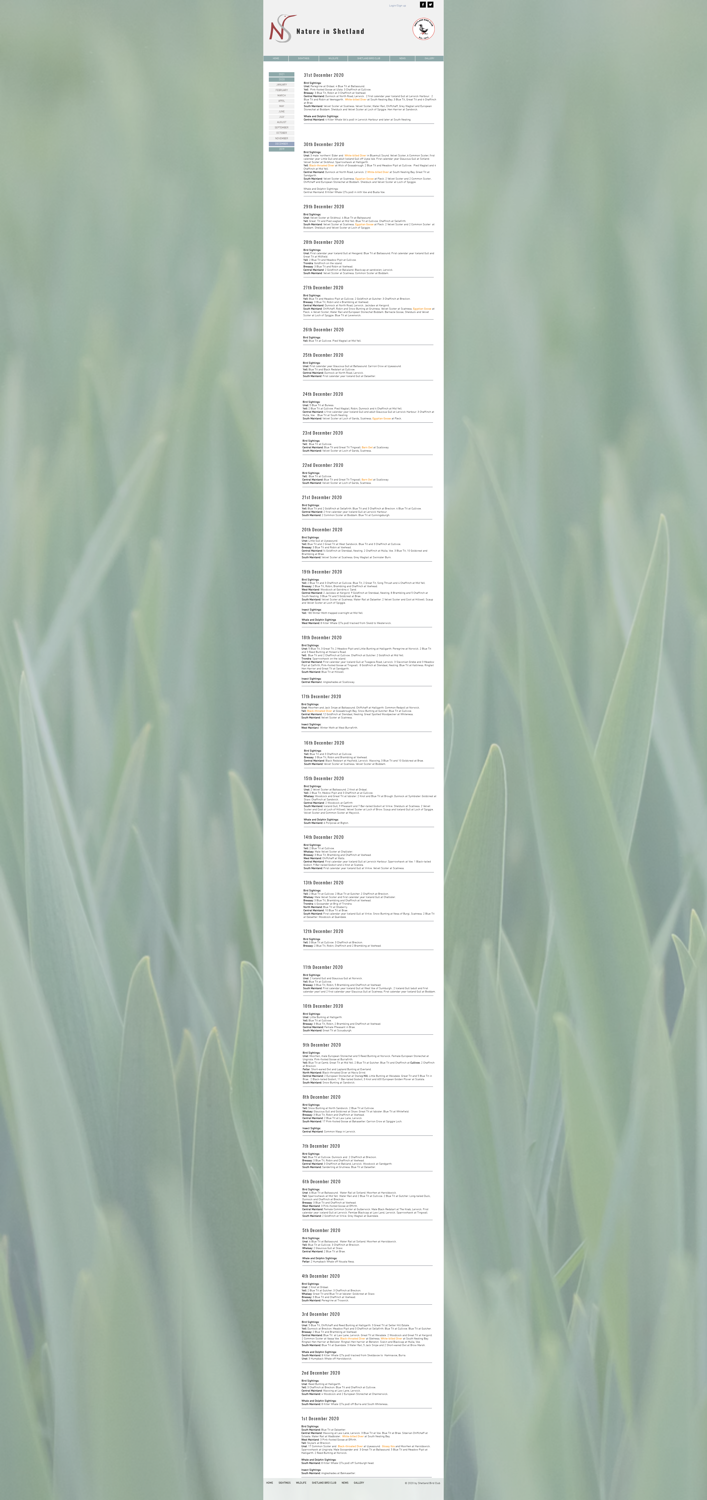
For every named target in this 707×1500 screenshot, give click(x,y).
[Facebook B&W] (423, 5)
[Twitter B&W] (430, 5)
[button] (304, 58)
